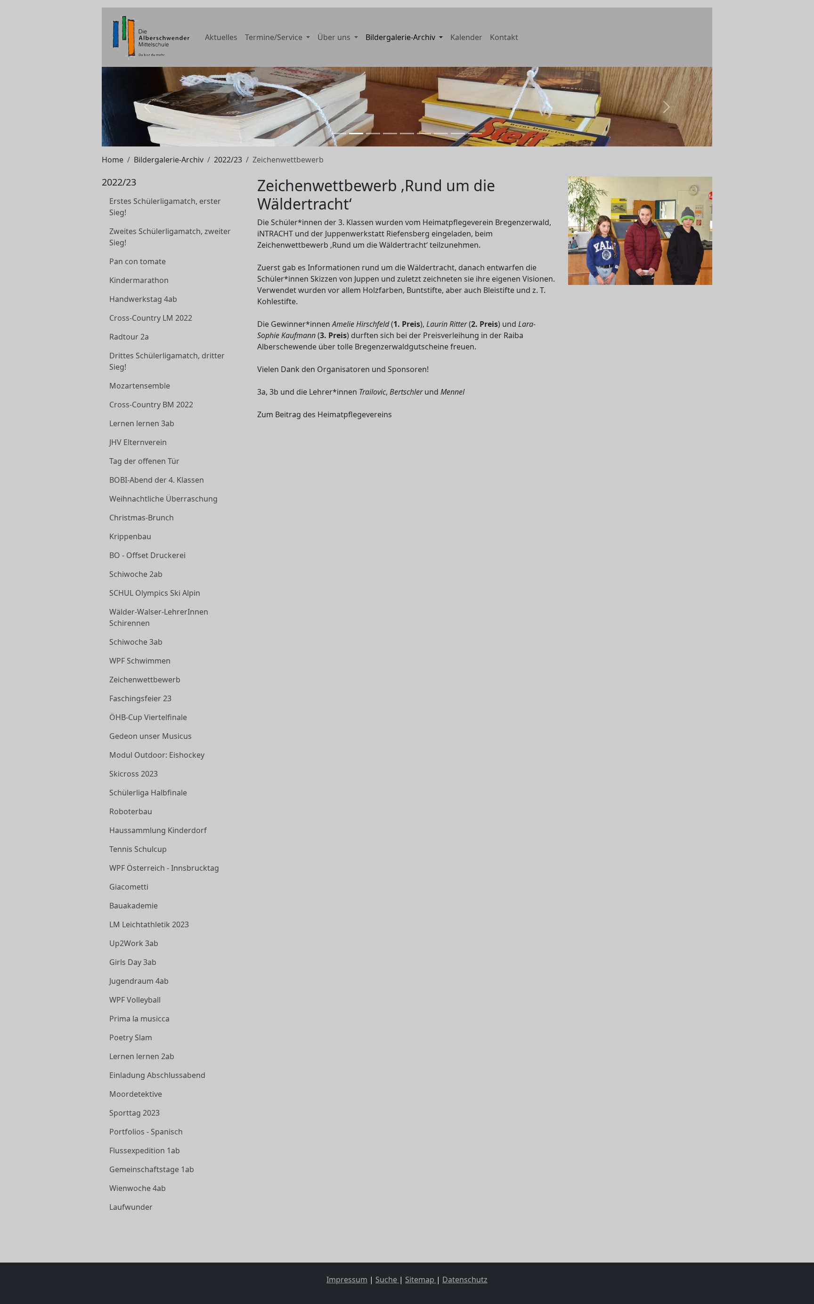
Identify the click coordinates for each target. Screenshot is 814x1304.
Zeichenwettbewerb (144, 679)
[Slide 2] (356, 133)
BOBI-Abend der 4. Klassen (156, 480)
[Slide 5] (407, 133)
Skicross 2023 (133, 774)
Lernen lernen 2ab (141, 1056)
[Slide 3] (373, 133)
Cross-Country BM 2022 (151, 404)
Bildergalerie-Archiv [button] (401, 37)
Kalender (466, 37)
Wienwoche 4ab (137, 1188)
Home (112, 159)
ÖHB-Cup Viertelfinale (148, 717)
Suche (387, 1279)
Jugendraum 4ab (139, 981)
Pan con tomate (137, 261)
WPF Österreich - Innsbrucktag (164, 868)
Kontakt (504, 37)
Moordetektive (135, 1094)
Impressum (346, 1279)
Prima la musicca (139, 1018)
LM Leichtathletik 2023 (149, 924)
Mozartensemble (139, 386)
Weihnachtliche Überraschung (163, 499)
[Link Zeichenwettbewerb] (148, 37)
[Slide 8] (458, 133)
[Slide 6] (424, 133)
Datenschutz (465, 1279)
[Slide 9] (475, 133)
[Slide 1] (339, 133)
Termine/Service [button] (274, 37)
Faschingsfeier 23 (140, 698)
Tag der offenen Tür (144, 461)
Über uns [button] (334, 37)
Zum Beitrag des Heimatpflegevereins (324, 414)
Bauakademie (133, 905)
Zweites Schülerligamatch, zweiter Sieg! (170, 237)
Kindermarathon (139, 280)
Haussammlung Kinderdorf (158, 830)
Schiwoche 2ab (136, 574)
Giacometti (128, 887)
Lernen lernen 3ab (141, 423)
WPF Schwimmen (140, 661)
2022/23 (228, 159)
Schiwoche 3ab (136, 642)
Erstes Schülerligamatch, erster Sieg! (165, 207)
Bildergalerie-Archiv (169, 159)
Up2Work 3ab (133, 943)
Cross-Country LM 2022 (150, 318)
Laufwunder (131, 1207)
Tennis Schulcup (138, 849)
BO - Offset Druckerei (147, 555)
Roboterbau (130, 811)
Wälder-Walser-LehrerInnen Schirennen (158, 617)
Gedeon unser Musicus (150, 736)
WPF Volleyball (135, 1000)
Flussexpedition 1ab (144, 1150)
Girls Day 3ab (132, 962)
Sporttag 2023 (134, 1113)
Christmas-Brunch (141, 517)
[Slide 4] (390, 133)
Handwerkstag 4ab (143, 299)
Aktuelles (221, 37)
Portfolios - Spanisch (146, 1131)
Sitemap (420, 1279)
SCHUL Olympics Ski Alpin (154, 593)
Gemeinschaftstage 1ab (151, 1169)
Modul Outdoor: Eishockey (156, 755)
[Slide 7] (441, 133)
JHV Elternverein (138, 442)
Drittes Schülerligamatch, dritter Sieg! (167, 361)
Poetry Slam (130, 1037)
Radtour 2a (129, 337)
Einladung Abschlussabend (157, 1075)
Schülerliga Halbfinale (148, 792)
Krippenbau (130, 536)
